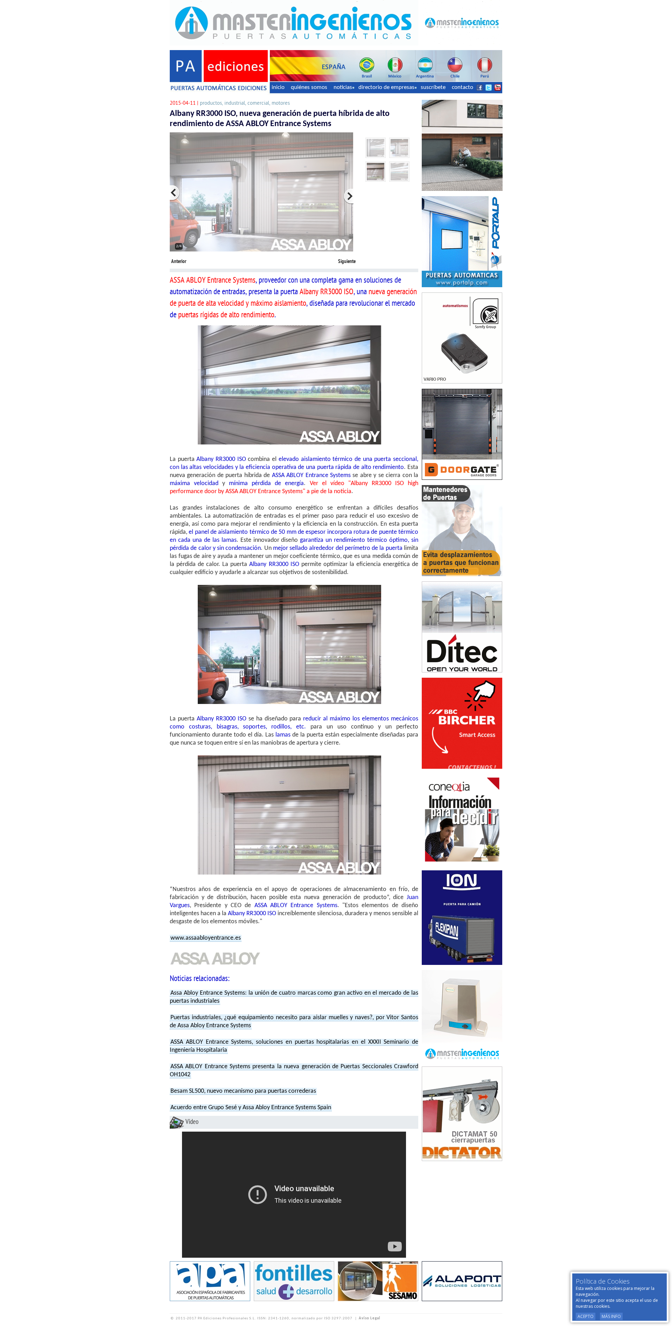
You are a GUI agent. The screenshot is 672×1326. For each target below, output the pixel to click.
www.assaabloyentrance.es (205, 938)
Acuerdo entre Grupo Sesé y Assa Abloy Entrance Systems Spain (250, 1107)
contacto (462, 87)
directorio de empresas (386, 87)
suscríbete (433, 87)
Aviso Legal (369, 1318)
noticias (343, 87)
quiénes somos (309, 87)
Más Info (611, 1316)
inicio (278, 87)
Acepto (586, 1316)
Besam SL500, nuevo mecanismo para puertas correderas (243, 1091)
